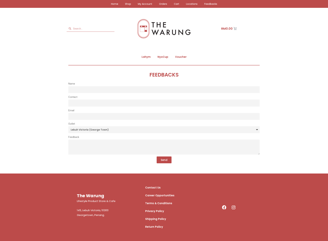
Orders (163, 4)
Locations (191, 4)
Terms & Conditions (158, 203)
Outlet (71, 123)
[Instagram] (233, 207)
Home (114, 4)
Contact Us (153, 187)
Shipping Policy (155, 219)
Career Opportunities (159, 195)
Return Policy (154, 227)
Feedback (73, 137)
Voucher (181, 57)
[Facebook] (224, 207)
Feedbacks (210, 4)
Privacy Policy (154, 211)
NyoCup (163, 57)
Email (71, 110)
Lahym (146, 57)
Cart (176, 4)
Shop (128, 4)
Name (71, 83)
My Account (145, 4)
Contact (72, 97)
